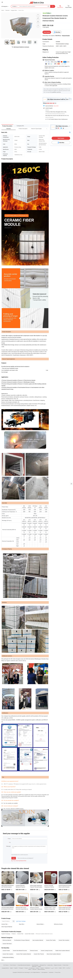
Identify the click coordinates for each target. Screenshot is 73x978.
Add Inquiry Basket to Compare (21, 47)
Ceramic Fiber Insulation (64, 940)
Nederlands (47, 968)
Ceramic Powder (6, 950)
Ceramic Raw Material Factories (20, 950)
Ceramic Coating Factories (46, 950)
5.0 (57, 128)
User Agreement (44, 972)
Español (15, 968)
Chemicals (7, 10)
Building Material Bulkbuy (8, 957)
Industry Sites (50, 965)
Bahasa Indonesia (41, 969)
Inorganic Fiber (14, 10)
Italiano (37, 968)
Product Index (65, 965)
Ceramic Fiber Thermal (39, 954)
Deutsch (42, 968)
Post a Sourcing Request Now (18, 860)
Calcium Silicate (40, 924)
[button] (44, 128)
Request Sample (66, 35)
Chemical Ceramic (34, 950)
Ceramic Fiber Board (7, 943)
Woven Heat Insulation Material (54, 954)
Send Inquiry (47, 32)
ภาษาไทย (68, 968)
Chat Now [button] (57, 32)
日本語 (60, 968)
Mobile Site (34, 966)
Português (21, 968)
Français (26, 968)
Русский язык (32, 968)
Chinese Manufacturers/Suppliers (23, 965)
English (11, 968)
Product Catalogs (22, 921)
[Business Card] (70, 132)
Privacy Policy (57, 972)
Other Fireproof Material (6, 926)
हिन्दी (64, 968)
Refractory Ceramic (58, 924)
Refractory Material (7, 940)
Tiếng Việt (34, 969)
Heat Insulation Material (37, 940)
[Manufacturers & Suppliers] (36, 2)
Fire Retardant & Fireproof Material (21, 940)
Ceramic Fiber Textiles (51, 940)
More (2, 960)
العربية (52, 968)
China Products (13, 965)
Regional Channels (57, 965)
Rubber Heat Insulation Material (62, 950)
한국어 (56, 968)
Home (2, 10)
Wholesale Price (43, 965)
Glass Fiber (21, 924)
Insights (39, 966)
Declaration (51, 972)
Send (14, 858)
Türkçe (29, 969)
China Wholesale (35, 965)
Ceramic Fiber (21, 10)
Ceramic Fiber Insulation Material (23, 954)
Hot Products (5, 965)
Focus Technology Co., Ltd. (27, 972)
